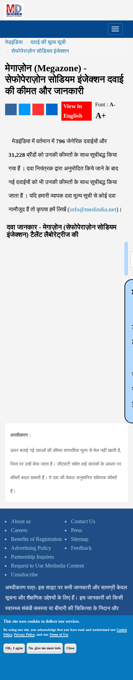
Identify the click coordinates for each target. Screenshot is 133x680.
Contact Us (83, 521)
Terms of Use (58, 634)
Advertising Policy (31, 548)
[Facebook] (11, 109)
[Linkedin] (52, 109)
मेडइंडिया (14, 42)
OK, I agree (14, 648)
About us (21, 521)
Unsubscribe (24, 574)
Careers (19, 530)
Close (70, 648)
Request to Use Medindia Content (47, 566)
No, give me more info (45, 648)
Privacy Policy (24, 634)
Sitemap (79, 539)
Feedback (81, 548)
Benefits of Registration (36, 539)
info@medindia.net (93, 209)
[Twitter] (24, 109)
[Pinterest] (38, 109)
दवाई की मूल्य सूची (48, 42)
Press (76, 530)
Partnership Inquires (32, 557)
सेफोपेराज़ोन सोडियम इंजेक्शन (40, 51)
